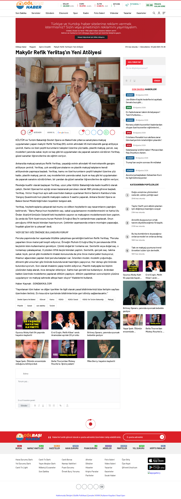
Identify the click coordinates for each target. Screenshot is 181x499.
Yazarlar (127, 13)
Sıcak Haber (110, 475)
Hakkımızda (60, 495)
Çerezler (91, 495)
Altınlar (89, 459)
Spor (75, 13)
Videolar (114, 13)
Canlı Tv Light (22, 467)
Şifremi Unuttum (129, 467)
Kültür (61, 299)
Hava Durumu (71, 447)
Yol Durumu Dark (23, 463)
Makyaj (110, 299)
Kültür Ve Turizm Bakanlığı (93, 299)
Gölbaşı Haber (21, 47)
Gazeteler (141, 13)
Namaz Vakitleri (35, 447)
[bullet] (54, 405)
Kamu (52, 299)
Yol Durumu (138, 447)
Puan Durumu (90, 447)
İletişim (69, 495)
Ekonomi (63, 13)
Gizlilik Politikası (80, 495)
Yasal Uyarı (121, 495)
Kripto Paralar (157, 447)
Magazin (32, 47)
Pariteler (122, 447)
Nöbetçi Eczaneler (47, 467)
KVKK (97, 495)
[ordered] (50, 405)
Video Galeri (110, 463)
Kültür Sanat (73, 299)
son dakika (40, 306)
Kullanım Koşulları (108, 495)
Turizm (52, 306)
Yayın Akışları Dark (47, 463)
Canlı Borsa (67, 459)
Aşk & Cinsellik (45, 47)
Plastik (20, 306)
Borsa (19, 447)
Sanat (29, 306)
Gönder (24, 405)
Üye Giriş (126, 459)
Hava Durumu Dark (24, 459)
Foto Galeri (99, 13)
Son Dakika (21, 13)
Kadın (86, 13)
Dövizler (89, 463)
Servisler (36, 13)
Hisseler (107, 447)
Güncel (42, 299)
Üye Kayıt (126, 463)
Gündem (50, 13)
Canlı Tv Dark (45, 459)
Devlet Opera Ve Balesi (26, 299)
